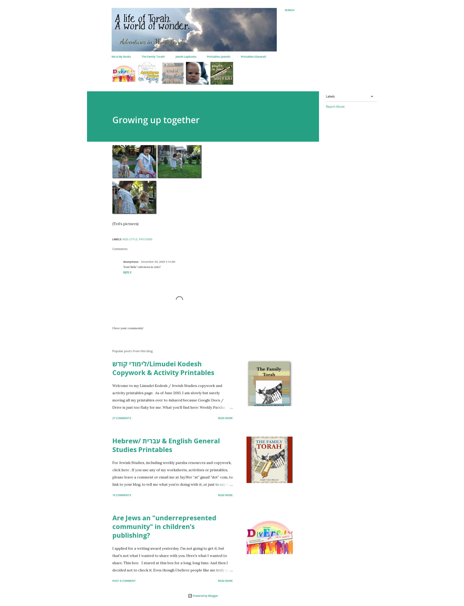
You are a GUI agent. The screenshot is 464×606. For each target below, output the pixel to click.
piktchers (145, 239)
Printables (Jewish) (218, 56)
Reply (127, 272)
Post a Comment (124, 580)
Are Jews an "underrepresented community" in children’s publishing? (164, 526)
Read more (225, 418)
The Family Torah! (153, 56)
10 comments (121, 495)
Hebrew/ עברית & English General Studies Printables (166, 445)
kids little (130, 239)
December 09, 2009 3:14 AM (158, 261)
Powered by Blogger (205, 595)
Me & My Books (121, 56)
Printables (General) (253, 56)
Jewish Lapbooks (185, 56)
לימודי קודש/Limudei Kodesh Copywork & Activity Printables (163, 368)
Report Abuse (335, 107)
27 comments (121, 418)
